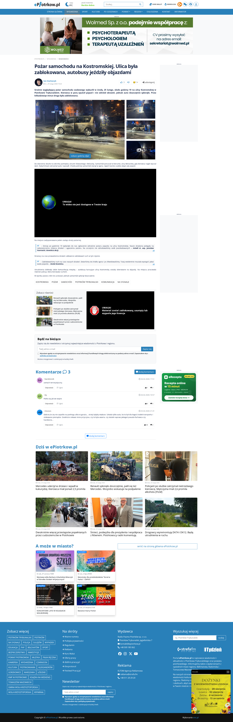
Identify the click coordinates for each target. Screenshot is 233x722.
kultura (12, 667)
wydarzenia (27, 662)
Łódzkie (42, 672)
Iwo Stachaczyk (49, 81)
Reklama (68, 649)
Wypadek (49, 642)
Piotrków (39, 637)
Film (79, 586)
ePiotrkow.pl (39, 59)
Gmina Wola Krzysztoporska (23, 687)
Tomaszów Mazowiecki (20, 682)
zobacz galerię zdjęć (80, 156)
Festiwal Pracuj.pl (72, 670)
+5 (143, 150)
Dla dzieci (82, 552)
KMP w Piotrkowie (17, 677)
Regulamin (69, 645)
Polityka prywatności (74, 641)
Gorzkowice (14, 672)
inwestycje (33, 652)
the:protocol (70, 666)
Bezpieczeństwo (16, 652)
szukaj (221, 637)
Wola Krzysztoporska (19, 692)
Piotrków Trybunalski (86, 282)
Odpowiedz (49, 388)
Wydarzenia (72, 11)
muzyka (36, 657)
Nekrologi (171, 4)
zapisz (110, 692)
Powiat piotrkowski (18, 657)
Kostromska (42, 282)
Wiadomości (64, 59)
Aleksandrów (45, 667)
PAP (23, 647)
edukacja (13, 647)
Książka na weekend (40, 677)
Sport (85, 11)
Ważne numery (72, 636)
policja (26, 642)
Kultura (96, 11)
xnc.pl (196, 717)
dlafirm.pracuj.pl (72, 662)
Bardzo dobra (87, 5)
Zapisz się (147, 349)
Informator (180, 11)
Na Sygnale (123, 282)
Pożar (55, 282)
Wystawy (40, 552)
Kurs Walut (157, 4)
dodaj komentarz (146, 372)
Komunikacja (107, 282)
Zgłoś (61, 388)
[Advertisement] (178, 103)
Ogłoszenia (152, 11)
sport (45, 647)
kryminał (39, 692)
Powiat (125, 11)
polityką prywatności (48, 356)
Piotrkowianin (27, 667)
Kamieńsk (13, 662)
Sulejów (37, 642)
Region (137, 11)
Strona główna (54, 11)
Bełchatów (33, 647)
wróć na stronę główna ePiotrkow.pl (157, 546)
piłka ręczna (49, 657)
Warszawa (29, 672)
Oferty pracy (70, 658)
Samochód (66, 282)
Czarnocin (41, 662)
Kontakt (166, 11)
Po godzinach (111, 11)
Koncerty (41, 586)
